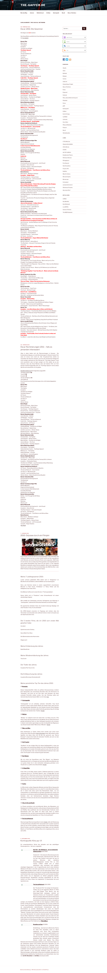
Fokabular (65, 100)
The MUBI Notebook (67, 212)
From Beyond (66, 163)
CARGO (64, 198)
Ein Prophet (25, 742)
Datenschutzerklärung (25, 969)
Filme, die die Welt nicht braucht (70, 97)
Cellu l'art (65, 81)
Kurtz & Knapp (66, 114)
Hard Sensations (66, 165)
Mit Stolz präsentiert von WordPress (40, 969)
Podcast (65, 127)
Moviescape (65, 179)
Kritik (42, 710)
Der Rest (23, 525)
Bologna (65, 76)
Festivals (65, 95)
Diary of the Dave (72, 12)
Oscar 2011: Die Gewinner (31, 29)
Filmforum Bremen (67, 157)
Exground (65, 92)
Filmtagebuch (66, 160)
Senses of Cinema (67, 209)
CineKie (64, 149)
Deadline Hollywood (26, 370)
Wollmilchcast (40, 12)
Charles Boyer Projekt (68, 84)
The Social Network (27, 818)
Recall (63, 12)
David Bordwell (66, 204)
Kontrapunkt (56, 12)
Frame (64, 103)
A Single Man (26, 768)
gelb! (64, 105)
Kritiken (48, 12)
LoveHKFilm (65, 206)
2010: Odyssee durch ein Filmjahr (34, 535)
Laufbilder (65, 116)
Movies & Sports (66, 176)
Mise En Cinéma (66, 174)
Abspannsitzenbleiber (68, 144)
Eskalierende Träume (68, 155)
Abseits (64, 68)
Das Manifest (66, 201)
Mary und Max (26, 728)
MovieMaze (44, 921)
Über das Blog (23, 12)
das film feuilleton (67, 152)
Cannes (64, 78)
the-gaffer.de (33, 5)
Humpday (25, 686)
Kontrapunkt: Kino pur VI (31, 841)
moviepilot (25, 38)
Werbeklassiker (66, 133)
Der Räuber (25, 756)
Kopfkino (65, 171)
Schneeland (65, 182)
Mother (24, 714)
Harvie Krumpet (40, 733)
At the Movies (66, 147)
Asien (64, 70)
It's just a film (66, 168)
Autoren (32, 12)
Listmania (65, 119)
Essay (64, 89)
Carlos (24, 783)
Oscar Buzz (65, 122)
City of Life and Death (28, 803)
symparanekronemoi (67, 184)
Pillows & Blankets (67, 124)
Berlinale (65, 73)
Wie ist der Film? (66, 190)
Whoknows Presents (67, 187)
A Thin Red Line (66, 141)
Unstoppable (26, 700)
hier (48, 697)
